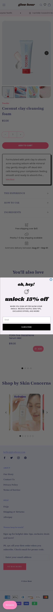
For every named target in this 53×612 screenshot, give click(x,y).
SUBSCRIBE (26, 327)
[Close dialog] (51, 279)
